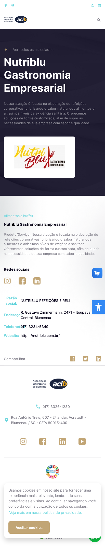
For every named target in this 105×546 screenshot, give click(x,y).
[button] (98, 307)
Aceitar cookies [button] (29, 527)
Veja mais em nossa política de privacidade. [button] (45, 512)
